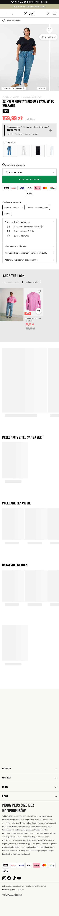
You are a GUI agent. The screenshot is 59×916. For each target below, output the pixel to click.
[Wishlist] (49, 30)
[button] (50, 130)
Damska (5, 97)
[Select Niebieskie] (9, 150)
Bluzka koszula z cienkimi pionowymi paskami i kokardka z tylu (32, 319)
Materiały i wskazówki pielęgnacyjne (21, 259)
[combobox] (29, 21)
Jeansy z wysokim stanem (38, 207)
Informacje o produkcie (15, 245)
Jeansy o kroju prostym (32, 97)
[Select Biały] (23, 150)
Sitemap (20, 889)
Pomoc (5, 787)
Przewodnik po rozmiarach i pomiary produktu (26, 252)
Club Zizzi (6, 777)
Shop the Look (48, 37)
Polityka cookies (8, 889)
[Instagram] (4, 878)
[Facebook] (9, 878)
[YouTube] (19, 878)
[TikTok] (14, 878)
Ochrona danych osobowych (13, 886)
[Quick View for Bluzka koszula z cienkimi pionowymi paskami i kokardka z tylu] (39, 311)
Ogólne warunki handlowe (36, 886)
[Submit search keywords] (3, 20)
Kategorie (6, 768)
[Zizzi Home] (29, 13)
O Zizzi (5, 796)
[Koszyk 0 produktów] (54, 13)
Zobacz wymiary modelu (12, 88)
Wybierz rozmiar (14, 172)
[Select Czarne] (38, 150)
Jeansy (16, 97)
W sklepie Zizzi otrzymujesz (17, 221)
